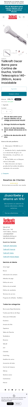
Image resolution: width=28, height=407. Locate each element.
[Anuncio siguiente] (25, 9)
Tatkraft (5, 344)
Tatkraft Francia (9, 249)
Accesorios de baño (9, 363)
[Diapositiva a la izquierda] (1, 53)
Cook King (6, 355)
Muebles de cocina (8, 359)
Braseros (5, 340)
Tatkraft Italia (8, 253)
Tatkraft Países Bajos (11, 257)
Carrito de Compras (9, 367)
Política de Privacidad (6, 400)
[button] (4, 17)
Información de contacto (10, 275)
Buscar (5, 271)
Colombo (5, 351)
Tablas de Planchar (8, 332)
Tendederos (6, 336)
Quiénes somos (7, 375)
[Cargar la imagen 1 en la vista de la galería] (7, 53)
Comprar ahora (14, 94)
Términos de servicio (9, 294)
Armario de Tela (7, 324)
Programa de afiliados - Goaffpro (12, 298)
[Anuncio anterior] (3, 9)
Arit (4, 348)
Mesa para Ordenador (9, 317)
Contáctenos (6, 379)
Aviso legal (6, 267)
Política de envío (8, 282)
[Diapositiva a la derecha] (26, 53)
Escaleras (5, 320)
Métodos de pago (8, 278)
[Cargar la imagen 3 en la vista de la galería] (21, 53)
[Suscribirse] (23, 213)
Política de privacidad (9, 286)
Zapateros (6, 328)
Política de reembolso (9, 290)
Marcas (5, 382)
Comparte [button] (6, 173)
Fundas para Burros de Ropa (11, 313)
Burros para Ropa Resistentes (11, 309)
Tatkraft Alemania (10, 246)
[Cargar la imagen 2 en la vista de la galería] (14, 53)
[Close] (26, 394)
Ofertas (5, 371)
